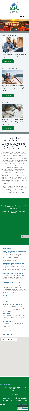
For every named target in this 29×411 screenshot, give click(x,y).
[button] (23, 16)
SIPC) (12, 398)
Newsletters (7, 248)
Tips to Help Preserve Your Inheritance (14, 273)
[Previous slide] (1, 26)
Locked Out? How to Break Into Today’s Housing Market (14, 264)
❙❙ (16, 29)
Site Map (2, 404)
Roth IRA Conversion (8, 321)
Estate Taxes (6, 313)
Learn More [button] (7, 61)
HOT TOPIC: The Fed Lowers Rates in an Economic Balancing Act (14, 283)
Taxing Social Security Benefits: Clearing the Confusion (14, 252)
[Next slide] (27, 26)
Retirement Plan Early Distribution (13, 304)
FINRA (8, 398)
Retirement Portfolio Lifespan (11, 329)
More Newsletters (8, 296)
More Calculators (8, 334)
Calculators (7, 301)
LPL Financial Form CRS (6, 384)
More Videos (14, 215)
